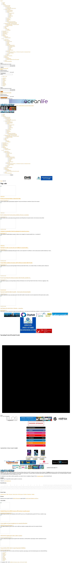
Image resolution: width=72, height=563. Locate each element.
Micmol (29, 487)
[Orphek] (28, 316)
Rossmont (10, 488)
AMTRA (63, 485)
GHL (71, 486)
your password (12, 66)
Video (8, 20)
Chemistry (10, 47)
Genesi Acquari (67, 486)
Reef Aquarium (7, 40)
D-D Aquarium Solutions (41, 486)
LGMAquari (21, 487)
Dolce (4, 3)
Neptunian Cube (40, 487)
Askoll (21, 486)
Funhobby (63, 486)
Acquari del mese (7, 37)
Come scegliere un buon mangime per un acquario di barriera (13, 523)
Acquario (4, 4)
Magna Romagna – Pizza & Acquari (11, 23)
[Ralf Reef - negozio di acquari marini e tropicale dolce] (60, 464)
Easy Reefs (53, 486)
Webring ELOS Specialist (11, 21)
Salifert (23, 488)
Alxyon (60, 485)
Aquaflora (65, 485)
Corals (10, 48)
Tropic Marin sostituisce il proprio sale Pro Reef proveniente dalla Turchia (16, 262)
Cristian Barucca (3, 293)
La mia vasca (9, 17)
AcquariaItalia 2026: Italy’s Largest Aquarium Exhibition (12, 547)
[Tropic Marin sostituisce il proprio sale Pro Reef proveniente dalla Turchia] (8, 259)
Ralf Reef (25, 494)
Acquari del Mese (10, 10)
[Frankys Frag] (36, 468)
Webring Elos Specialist (13, 22)
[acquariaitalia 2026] (28, 332)
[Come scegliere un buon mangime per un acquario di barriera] (5, 521)
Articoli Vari (9, 7)
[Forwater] (28, 420)
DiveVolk (49, 486)
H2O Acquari (20, 494)
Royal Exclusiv (15, 488)
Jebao (12, 487)
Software (8, 53)
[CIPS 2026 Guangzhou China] (44, 332)
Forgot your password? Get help (5, 92)
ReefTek (7, 488)
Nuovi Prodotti (5, 33)
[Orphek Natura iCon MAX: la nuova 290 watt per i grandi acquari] (5, 508)
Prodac (66, 487)
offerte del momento (16, 498)
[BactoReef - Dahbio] (44, 420)
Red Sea (68, 487)
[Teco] (12, 316)
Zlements (70, 488)
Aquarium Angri (3, 494)
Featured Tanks (9, 41)
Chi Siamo (4, 554)
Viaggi (6, 28)
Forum (4, 34)
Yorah (67, 488)
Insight (8, 43)
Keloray (17, 487)
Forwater (10, 494)
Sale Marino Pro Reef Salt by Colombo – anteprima (11, 308)
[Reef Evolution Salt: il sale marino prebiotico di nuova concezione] (8, 211)
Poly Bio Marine (61, 487)
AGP (55, 485)
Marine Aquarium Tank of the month (13, 59)
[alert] (36, 377)
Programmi (8, 19)
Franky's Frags (15, 494)
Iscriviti (4, 82)
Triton (33, 488)
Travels (8, 42)
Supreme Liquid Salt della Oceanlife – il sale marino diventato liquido (15, 291)
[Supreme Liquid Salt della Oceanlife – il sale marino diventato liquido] (8, 288)
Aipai (57, 485)
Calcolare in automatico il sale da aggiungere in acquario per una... (14, 231)
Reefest (33, 494)
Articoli (8, 12)
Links (3, 81)
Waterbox (51, 488)
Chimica (10, 125)
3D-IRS (45, 485)
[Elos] (12, 420)
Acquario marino (40, 476)
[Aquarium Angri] (28, 464)
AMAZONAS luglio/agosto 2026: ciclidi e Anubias (11, 535)
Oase (46, 487)
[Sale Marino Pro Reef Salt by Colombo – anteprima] (8, 305)
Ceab (28, 486)
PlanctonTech (57, 487)
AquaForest (69, 485)
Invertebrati (11, 15)
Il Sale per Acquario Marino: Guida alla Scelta (10, 198)
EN (3, 38)
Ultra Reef (47, 488)
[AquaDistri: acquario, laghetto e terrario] (20, 468)
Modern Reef (36, 487)
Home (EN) (7, 39)
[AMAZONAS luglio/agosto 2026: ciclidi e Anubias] (5, 533)
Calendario (6, 26)
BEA (7, 494)
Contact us (4, 84)
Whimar (54, 488)
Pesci (10, 16)
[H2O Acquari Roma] (60, 316)
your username (12, 65)
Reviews (6, 56)
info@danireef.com (7, 480)
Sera (25, 488)
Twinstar (38, 488)
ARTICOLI (2, 196)
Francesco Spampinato (4, 200)
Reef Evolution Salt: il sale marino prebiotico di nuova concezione (14, 214)
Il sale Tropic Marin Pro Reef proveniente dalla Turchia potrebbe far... (15, 277)
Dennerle (46, 486)
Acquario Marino (7, 9)
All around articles (12, 46)
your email (12, 72)
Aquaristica (2, 486)
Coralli (10, 126)
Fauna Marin (59, 486)
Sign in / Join (5, 76)
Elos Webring (11, 52)
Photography (7, 57)
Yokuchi (64, 488)
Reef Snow (29, 494)
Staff (5, 27)
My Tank (8, 50)
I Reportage (4, 144)
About (6, 60)
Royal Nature (20, 488)
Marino (4, 2)
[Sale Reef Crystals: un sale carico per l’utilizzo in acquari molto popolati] (8, 244)
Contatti (4, 80)
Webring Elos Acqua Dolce (11, 8)
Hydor (5, 487)
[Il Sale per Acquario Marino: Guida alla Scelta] (8, 195)
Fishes (10, 160)
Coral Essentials (34, 486)
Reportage (8, 44)
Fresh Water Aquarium (8, 55)
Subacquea (8, 30)
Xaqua (61, 488)
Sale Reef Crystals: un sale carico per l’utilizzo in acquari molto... (14, 247)
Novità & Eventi (7, 5)
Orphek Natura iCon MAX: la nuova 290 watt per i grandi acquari (15, 511)
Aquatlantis (13, 486)
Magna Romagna (9, 25)
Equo (56, 486)
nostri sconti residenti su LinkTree (32, 498)
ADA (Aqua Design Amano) (50, 485)
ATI (22, 486)
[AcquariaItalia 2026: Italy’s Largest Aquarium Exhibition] (5, 545)
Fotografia (4, 35)
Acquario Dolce (7, 6)
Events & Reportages (8, 61)
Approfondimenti (9, 11)
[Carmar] (44, 316)
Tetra (31, 488)
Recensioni (4, 31)
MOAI (32, 487)
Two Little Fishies (43, 488)
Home (1, 180)
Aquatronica (17, 486)
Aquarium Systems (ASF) (7, 486)
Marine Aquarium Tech (10, 45)
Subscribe (4, 83)
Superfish (28, 488)
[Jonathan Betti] (52, 468)
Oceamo (49, 487)
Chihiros (30, 486)
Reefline (4, 488)
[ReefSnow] (12, 464)
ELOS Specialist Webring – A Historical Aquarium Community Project (18, 51)
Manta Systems (25, 487)
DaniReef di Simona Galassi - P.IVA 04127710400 (18, 562)
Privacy (1, 69)
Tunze (36, 488)
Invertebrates (11, 161)
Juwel (15, 487)
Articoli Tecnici (11, 13)
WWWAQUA (58, 488)
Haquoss (2, 487)
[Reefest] (60, 420)
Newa (44, 487)
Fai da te (8, 18)
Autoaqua (25, 486)
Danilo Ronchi (2, 216)
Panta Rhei (52, 487)
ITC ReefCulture (8, 487)
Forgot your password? (4, 68)
